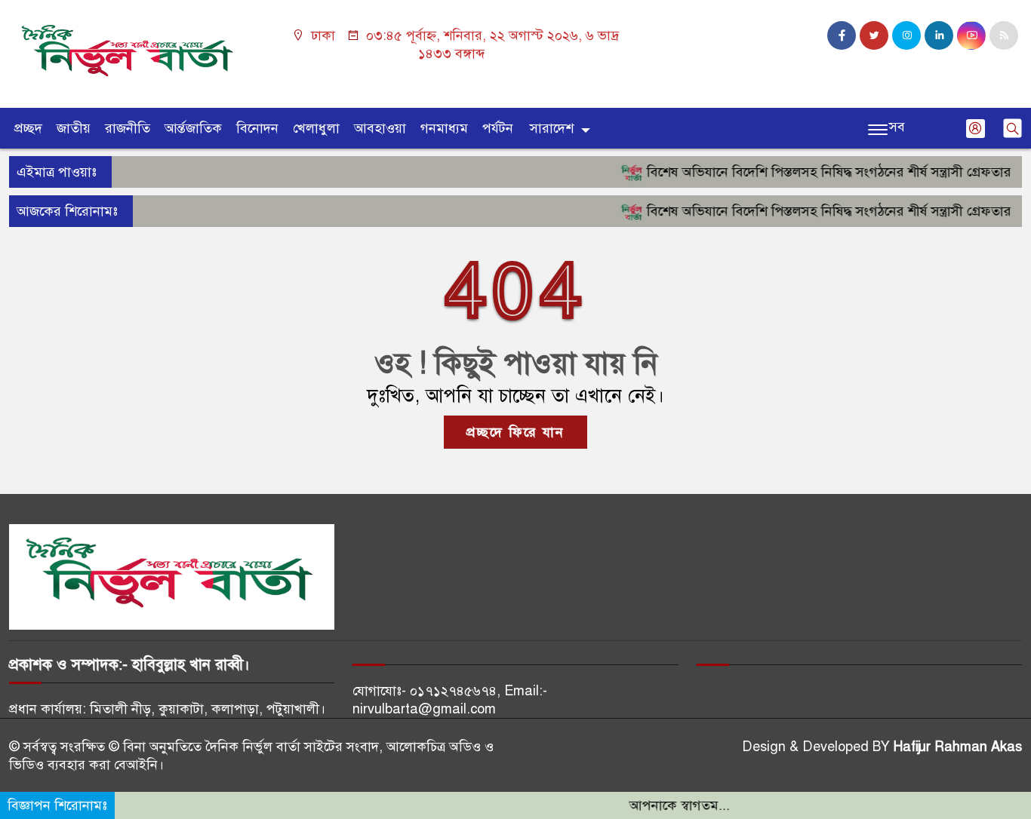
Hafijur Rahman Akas (958, 746)
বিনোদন (257, 128)
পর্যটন (497, 128)
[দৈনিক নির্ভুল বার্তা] (129, 52)
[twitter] (874, 35)
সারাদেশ (552, 128)
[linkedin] (939, 35)
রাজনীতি (127, 128)
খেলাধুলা (316, 128)
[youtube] (971, 35)
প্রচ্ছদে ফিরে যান (515, 432)
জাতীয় (74, 128)
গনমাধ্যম (444, 128)
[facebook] (841, 35)
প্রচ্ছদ (28, 128)
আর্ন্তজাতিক (193, 128)
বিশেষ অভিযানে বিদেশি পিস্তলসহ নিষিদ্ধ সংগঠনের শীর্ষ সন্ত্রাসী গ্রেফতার (813, 172)
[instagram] (906, 35)
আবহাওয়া (380, 128)
